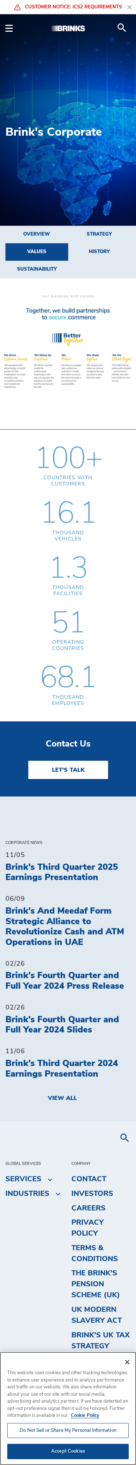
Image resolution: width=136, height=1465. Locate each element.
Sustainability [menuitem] (37, 269)
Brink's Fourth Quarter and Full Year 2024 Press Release (64, 981)
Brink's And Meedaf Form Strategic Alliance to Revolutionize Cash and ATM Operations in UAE (64, 927)
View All (62, 1098)
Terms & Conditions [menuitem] (94, 1253)
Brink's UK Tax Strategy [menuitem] (100, 1341)
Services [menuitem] (23, 1179)
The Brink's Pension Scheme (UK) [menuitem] (95, 1284)
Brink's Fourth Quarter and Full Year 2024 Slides (62, 1025)
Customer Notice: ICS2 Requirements (73, 7)
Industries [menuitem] (27, 1193)
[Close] (127, 1362)
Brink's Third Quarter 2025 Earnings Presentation (61, 872)
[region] (68, 1408)
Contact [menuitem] (88, 1179)
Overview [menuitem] (36, 234)
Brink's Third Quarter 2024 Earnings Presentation (61, 1068)
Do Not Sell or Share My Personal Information (68, 1430)
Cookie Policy (85, 1415)
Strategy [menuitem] (99, 234)
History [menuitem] (99, 251)
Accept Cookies (68, 1451)
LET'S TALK (68, 770)
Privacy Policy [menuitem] (87, 1228)
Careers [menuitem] (88, 1208)
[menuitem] (122, 27)
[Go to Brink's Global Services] (68, 27)
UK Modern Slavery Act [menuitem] (96, 1315)
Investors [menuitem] (92, 1193)
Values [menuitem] (36, 251)
